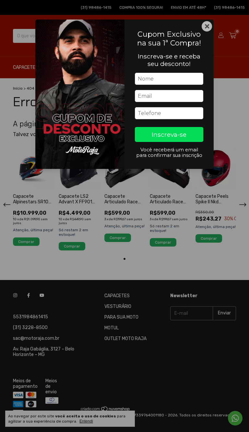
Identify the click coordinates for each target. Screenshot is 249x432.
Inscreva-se (169, 134)
